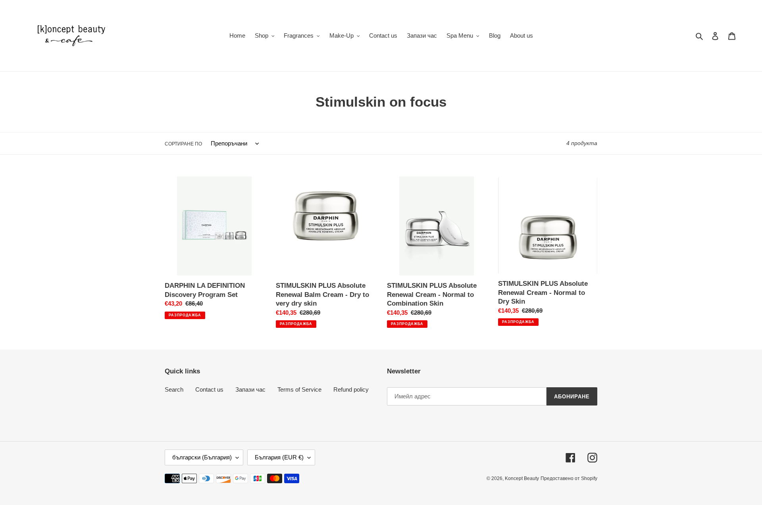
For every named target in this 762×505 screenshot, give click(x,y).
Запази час (250, 389)
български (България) (202, 457)
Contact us (209, 389)
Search (174, 389)
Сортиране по (183, 144)
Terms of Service (299, 389)
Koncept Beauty (522, 478)
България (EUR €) (279, 457)
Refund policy (351, 389)
